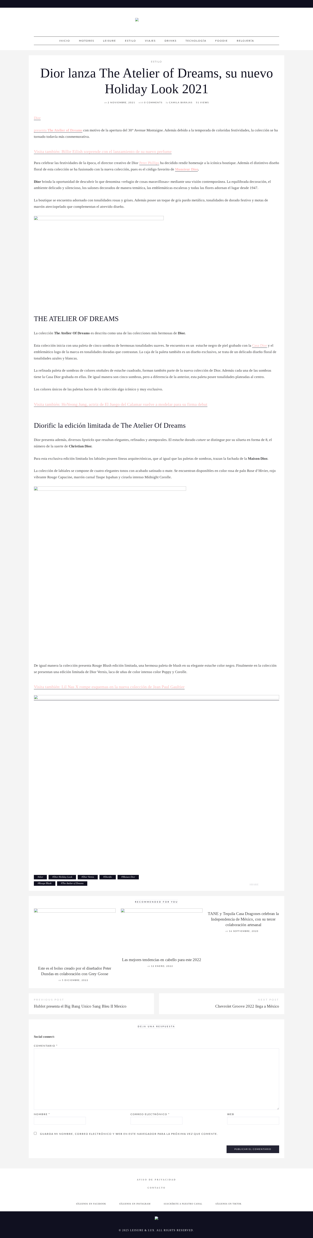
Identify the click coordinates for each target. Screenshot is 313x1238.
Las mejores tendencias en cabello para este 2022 (161, 959)
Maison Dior (129, 877)
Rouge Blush (45, 883)
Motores (86, 40)
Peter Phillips (149, 163)
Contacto (157, 1188)
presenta (40, 130)
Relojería (245, 40)
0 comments (153, 102)
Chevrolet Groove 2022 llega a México (247, 1006)
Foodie (221, 40)
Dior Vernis (88, 877)
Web (230, 1114)
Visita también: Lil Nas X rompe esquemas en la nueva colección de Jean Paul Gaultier (109, 686)
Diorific (108, 877)
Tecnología (195, 40)
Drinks (171, 40)
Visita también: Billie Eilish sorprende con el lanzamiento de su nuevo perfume (103, 151)
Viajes (150, 40)
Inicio (64, 40)
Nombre (42, 1114)
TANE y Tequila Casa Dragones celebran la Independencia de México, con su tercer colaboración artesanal (243, 919)
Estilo (130, 40)
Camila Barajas (180, 102)
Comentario (46, 1045)
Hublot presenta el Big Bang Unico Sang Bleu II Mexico (80, 1006)
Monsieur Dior (186, 169)
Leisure (109, 40)
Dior (37, 118)
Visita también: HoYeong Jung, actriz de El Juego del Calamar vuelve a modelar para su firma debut (120, 404)
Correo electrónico (150, 1114)
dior (41, 877)
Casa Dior (259, 345)
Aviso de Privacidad (156, 1179)
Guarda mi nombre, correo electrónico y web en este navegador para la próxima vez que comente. (129, 1133)
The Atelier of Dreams (64, 130)
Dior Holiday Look (63, 877)
